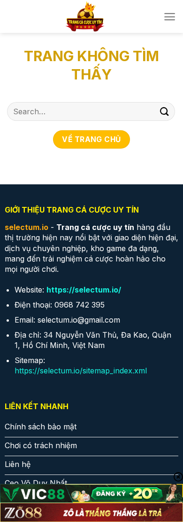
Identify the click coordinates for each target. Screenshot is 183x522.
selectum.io (26, 227)
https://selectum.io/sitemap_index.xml (81, 370)
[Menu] (169, 16)
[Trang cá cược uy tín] (85, 16)
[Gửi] (164, 111)
